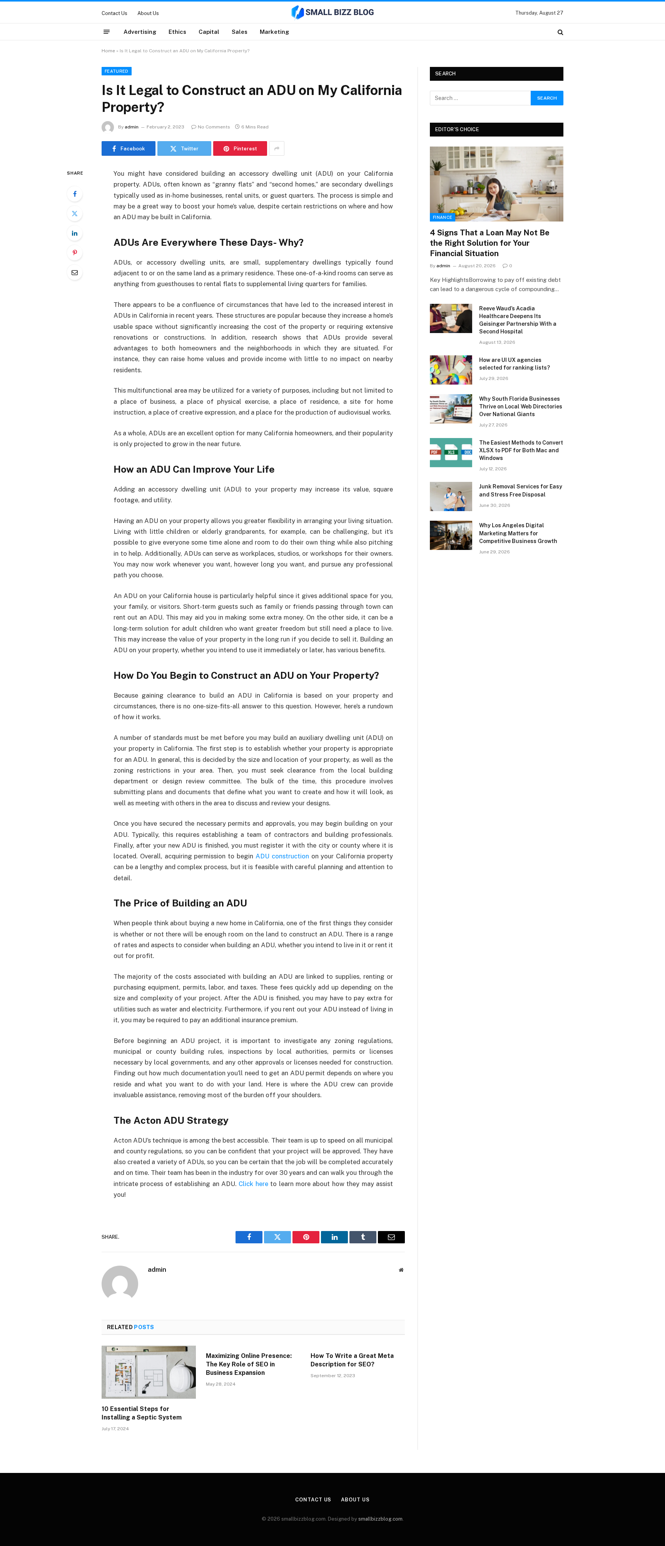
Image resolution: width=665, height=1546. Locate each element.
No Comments (214, 127)
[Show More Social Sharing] (276, 148)
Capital (209, 31)
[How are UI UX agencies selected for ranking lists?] (451, 370)
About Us (148, 13)
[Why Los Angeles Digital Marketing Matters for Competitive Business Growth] (451, 535)
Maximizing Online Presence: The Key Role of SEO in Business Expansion (249, 1364)
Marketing (274, 31)
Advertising (140, 31)
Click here (253, 1184)
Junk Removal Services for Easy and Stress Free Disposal (520, 490)
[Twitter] (74, 213)
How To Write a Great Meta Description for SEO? (352, 1360)
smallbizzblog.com (380, 1519)
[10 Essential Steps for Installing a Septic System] (149, 1372)
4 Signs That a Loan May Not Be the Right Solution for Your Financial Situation (490, 243)
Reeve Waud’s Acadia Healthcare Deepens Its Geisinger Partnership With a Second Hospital (517, 320)
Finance (442, 217)
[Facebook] (74, 194)
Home (108, 50)
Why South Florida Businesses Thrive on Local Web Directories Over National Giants (520, 406)
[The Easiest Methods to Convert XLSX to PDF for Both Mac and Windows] (451, 452)
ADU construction (282, 856)
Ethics (177, 31)
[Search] (559, 31)
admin (132, 127)
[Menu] (107, 32)
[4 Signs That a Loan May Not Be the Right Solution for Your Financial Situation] (496, 184)
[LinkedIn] (74, 233)
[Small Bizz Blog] (332, 13)
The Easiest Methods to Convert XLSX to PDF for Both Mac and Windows (521, 450)
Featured (117, 71)
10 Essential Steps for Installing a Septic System (142, 1413)
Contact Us (114, 13)
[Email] (74, 272)
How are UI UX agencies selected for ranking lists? (514, 364)
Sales (239, 31)
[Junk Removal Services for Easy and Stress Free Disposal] (451, 496)
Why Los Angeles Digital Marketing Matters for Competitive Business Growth (518, 533)
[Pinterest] (74, 252)
